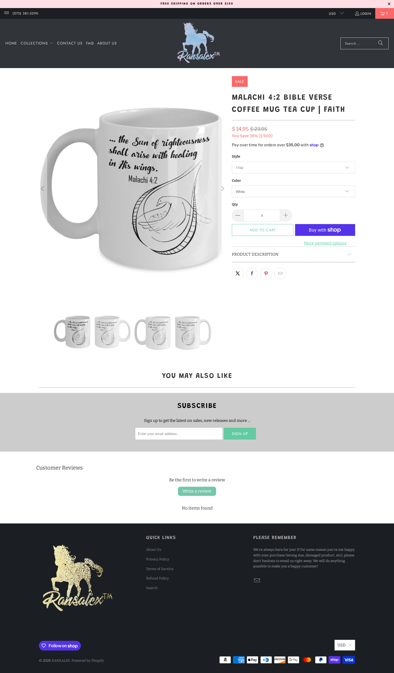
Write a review (197, 491)
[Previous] (43, 188)
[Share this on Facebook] (252, 274)
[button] (37, 43)
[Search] (381, 43)
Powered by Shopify (88, 661)
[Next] (222, 188)
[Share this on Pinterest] (266, 274)
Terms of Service (159, 569)
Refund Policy (157, 578)
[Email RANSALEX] (6, 13)
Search (152, 588)
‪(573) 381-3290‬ (25, 13)
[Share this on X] (238, 274)
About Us (153, 550)
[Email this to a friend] (280, 274)
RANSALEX (61, 661)
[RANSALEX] (198, 43)
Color (236, 181)
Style (236, 156)
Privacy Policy (157, 559)
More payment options (325, 243)
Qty (235, 204)
